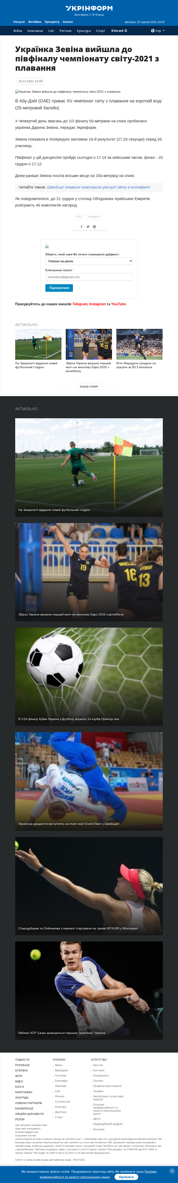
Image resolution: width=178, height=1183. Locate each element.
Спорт (100, 31)
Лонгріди (21, 1097)
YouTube (118, 304)
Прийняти (126, 1177)
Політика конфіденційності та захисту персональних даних (107, 1109)
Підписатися (59, 288)
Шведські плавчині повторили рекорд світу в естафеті (98, 187)
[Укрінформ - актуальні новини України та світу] (89, 7)
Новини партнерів (28, 1103)
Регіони (65, 31)
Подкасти (22, 1059)
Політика (60, 1075)
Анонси (68, 22)
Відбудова (61, 1070)
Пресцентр (52, 22)
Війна (17, 31)
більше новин (89, 386)
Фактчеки (60, 1086)
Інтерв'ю (21, 1070)
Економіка (35, 31)
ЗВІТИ (97, 1119)
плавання (94, 216)
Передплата (101, 1075)
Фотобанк (34, 22)
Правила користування (107, 1086)
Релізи (20, 1119)
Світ (51, 31)
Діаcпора (60, 1112)
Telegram (79, 304)
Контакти (98, 1070)
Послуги (19, 22)
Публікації (22, 1065)
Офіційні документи (29, 1114)
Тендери (98, 1091)
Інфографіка (23, 1092)
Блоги (19, 1086)
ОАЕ (78, 216)
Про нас (98, 1065)
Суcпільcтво (62, 1101)
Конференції (24, 1108)
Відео (19, 1081)
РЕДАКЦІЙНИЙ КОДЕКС (108, 1124)
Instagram (97, 304)
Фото (18, 1076)
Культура (84, 31)
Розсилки (98, 1129)
